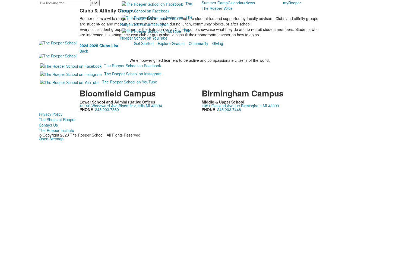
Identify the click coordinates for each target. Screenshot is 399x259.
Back (84, 51)
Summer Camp (215, 2)
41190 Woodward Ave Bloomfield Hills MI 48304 (121, 105)
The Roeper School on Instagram (133, 73)
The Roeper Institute (56, 130)
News (250, 2)
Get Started (144, 43)
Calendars (236, 2)
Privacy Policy (50, 114)
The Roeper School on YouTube (129, 82)
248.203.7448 (229, 109)
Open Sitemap (51, 138)
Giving (217, 43)
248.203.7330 (107, 109)
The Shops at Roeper (57, 119)
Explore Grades (171, 43)
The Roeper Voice (217, 8)
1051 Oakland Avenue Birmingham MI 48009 (240, 105)
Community (198, 43)
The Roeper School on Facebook (132, 65)
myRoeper (292, 2)
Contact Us (48, 125)
